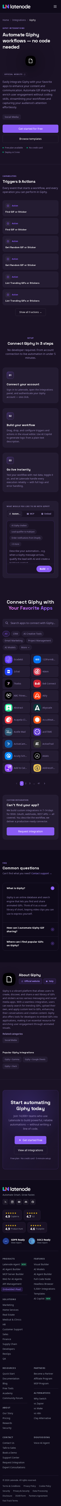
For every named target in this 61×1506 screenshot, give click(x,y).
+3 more (15, 544)
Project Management (39, 640)
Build (42, 568)
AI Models (10, 647)
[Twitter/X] (5, 1202)
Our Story (8, 1413)
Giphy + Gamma (12, 1059)
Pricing (6, 1418)
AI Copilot (42, 1298)
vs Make (38, 1408)
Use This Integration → (30, 208)
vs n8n (37, 1413)
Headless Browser (43, 1283)
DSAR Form (20, 1495)
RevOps (7, 1353)
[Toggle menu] (55, 6)
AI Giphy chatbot (19, 525)
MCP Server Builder (13, 1274)
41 (39, 783)
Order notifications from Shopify (26, 537)
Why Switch (40, 1398)
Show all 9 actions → (30, 312)
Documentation (11, 1378)
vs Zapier (39, 1403)
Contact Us (8, 1442)
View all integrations (30, 1150)
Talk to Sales (9, 1447)
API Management (12, 1283)
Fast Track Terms (10, 1500)
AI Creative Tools (33, 633)
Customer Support (13, 1329)
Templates (39, 1293)
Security (7, 1427)
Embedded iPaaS (12, 1289)
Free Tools (8, 1388)
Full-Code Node (42, 1279)
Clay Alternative (42, 1418)
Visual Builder (41, 1264)
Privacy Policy (30, 1486)
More (24, 647)
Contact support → (41, 873)
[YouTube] (19, 1202)
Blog (5, 1383)
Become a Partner (43, 1373)
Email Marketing (14, 640)
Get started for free (31, 128)
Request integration (30, 831)
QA (4, 1358)
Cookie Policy (45, 1486)
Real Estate (9, 1314)
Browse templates (30, 139)
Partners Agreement (38, 1495)
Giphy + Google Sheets (35, 1059)
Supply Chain (10, 1344)
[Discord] (26, 1202)
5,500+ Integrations (44, 1288)
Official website (32, 981)
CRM (15, 633)
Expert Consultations (14, 1467)
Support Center (11, 1457)
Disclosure (7, 1495)
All (6, 633)
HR (4, 1324)
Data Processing (40, 1491)
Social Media (12, 116)
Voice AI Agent (42, 1442)
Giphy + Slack (11, 1066)
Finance (7, 1339)
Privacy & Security (21, 1491)
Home (6, 20)
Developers (9, 1348)
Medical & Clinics (12, 1319)
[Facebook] (32, 1202)
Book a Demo (10, 1452)
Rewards (7, 1423)
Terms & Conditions (11, 1486)
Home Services (11, 1309)
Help (51, 981)
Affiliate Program (43, 1378)
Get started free (32, 1140)
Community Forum (13, 1398)
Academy (8, 1393)
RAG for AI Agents (12, 1279)
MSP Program (41, 1383)
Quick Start (9, 1373)
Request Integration (14, 1462)
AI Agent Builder (12, 1269)
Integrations (19, 20)
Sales (5, 1334)
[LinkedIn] (12, 1202)
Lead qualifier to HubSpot (23, 531)
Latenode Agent (14, 1264)
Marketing (8, 1304)
